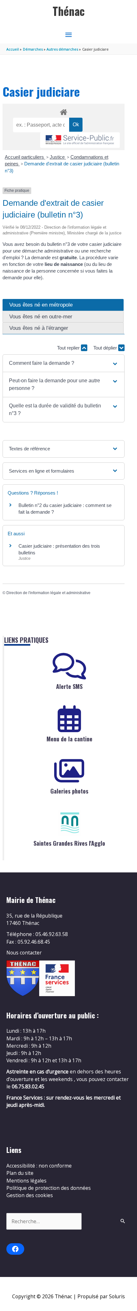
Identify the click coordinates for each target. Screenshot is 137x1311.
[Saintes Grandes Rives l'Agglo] (69, 823)
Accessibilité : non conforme (39, 1165)
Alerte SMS (69, 686)
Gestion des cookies (29, 1195)
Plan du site (19, 1172)
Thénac (69, 11)
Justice (58, 157)
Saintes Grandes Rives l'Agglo (69, 843)
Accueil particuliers (25, 157)
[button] (63, 363)
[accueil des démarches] (63, 111)
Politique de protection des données (48, 1187)
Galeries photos (69, 791)
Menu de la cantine (69, 739)
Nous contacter (24, 952)
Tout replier (69, 347)
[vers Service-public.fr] (80, 140)
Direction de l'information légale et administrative (48, 593)
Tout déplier (105, 347)
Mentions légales (26, 1180)
